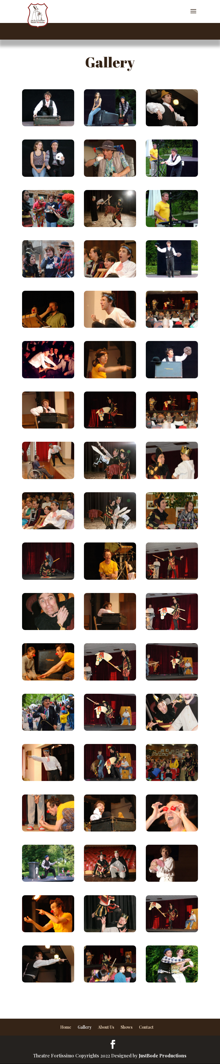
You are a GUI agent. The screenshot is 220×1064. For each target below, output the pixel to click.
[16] (110, 225)
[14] (172, 880)
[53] (110, 376)
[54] (48, 326)
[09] (110, 427)
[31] (110, 175)
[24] (110, 124)
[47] (48, 779)
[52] (110, 578)
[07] (172, 628)
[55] (48, 930)
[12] (172, 679)
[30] (172, 477)
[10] (110, 729)
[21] (110, 779)
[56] (48, 679)
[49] (48, 527)
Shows (127, 1027)
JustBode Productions (162, 1056)
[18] (48, 124)
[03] (172, 779)
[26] (48, 880)
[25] (172, 981)
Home (65, 1027)
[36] (110, 527)
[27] (48, 376)
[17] (110, 880)
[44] (110, 830)
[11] (110, 981)
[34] (110, 477)
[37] (110, 930)
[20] (172, 276)
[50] (110, 276)
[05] (172, 930)
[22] (172, 175)
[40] (172, 729)
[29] (172, 527)
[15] (172, 427)
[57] (48, 830)
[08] (172, 326)
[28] (172, 225)
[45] (172, 124)
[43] (110, 628)
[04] (172, 578)
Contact (146, 1027)
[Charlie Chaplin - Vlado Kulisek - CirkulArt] (48, 729)
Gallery (85, 1027)
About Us (106, 1027)
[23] (48, 175)
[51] (110, 326)
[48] (48, 477)
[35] (48, 628)
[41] (48, 981)
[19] (172, 376)
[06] (110, 679)
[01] (48, 276)
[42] (48, 427)
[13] (48, 578)
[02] (48, 225)
